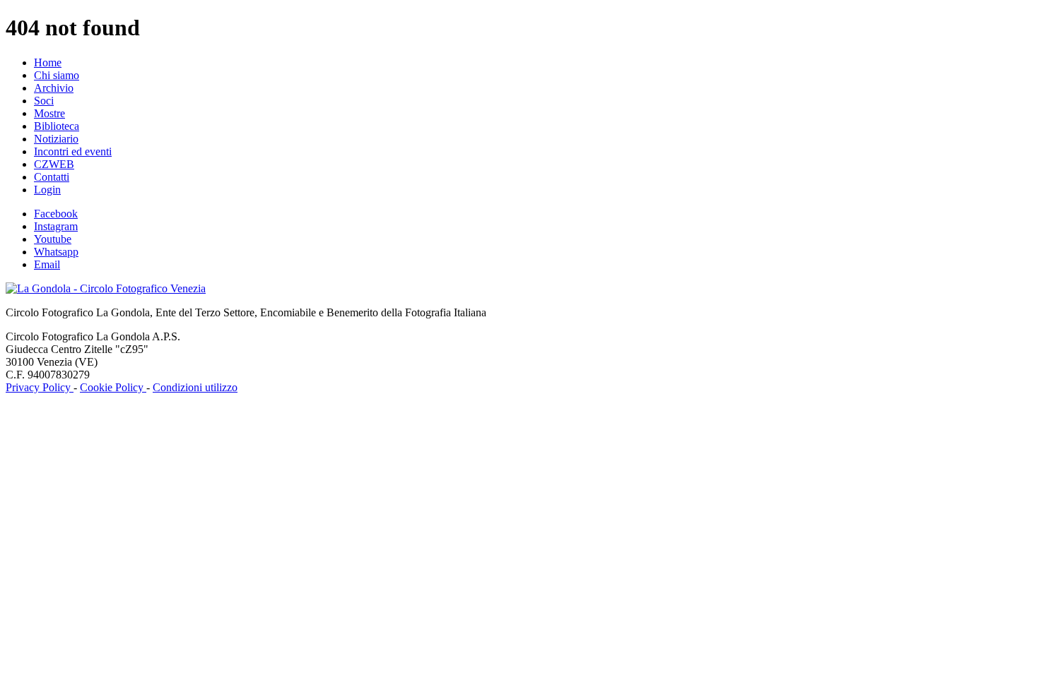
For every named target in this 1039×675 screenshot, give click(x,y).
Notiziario (56, 139)
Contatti (51, 177)
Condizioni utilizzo (195, 387)
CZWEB (54, 164)
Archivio (54, 88)
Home (47, 62)
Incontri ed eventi (73, 151)
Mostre (49, 113)
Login (47, 190)
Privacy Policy (40, 387)
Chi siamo (56, 75)
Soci (44, 101)
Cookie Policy (113, 387)
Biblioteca (56, 126)
